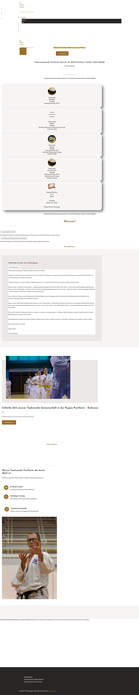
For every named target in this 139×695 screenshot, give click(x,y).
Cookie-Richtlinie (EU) (33, 682)
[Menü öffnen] (23, 51)
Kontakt (24, 27)
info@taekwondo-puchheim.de (69, 68)
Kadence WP (52, 691)
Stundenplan (26, 24)
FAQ (23, 22)
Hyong (24, 29)
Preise (23, 20)
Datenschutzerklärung (34, 679)
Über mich (25, 31)
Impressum (28, 677)
